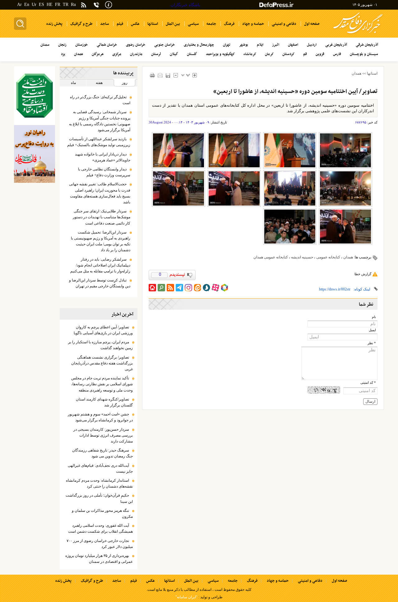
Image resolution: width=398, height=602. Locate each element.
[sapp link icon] (206, 287)
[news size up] (195, 75)
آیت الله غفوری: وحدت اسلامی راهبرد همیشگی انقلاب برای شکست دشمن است (100, 528)
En (26, 4)
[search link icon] (161, 287)
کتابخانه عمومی (328, 257)
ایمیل (372, 330)
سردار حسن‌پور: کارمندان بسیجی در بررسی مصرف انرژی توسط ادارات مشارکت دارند (103, 435)
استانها (372, 73)
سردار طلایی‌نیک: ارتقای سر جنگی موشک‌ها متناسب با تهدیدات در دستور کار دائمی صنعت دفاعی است (101, 217)
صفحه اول (339, 580)
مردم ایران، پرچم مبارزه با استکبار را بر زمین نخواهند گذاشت (100, 345)
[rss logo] (84, 5)
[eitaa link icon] (197, 287)
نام (374, 317)
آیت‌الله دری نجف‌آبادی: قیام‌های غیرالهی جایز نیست (100, 468)
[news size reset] (186, 75)
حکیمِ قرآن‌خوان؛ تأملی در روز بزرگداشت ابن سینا (99, 498)
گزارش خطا (362, 274)
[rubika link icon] (224, 287)
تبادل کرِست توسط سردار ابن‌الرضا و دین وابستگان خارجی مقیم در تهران (99, 283)
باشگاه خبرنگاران (185, 4)
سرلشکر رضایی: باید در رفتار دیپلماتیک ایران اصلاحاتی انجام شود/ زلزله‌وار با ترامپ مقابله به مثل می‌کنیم (100, 265)
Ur (34, 4)
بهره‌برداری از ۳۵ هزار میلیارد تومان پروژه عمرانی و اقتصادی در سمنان (99, 558)
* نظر (372, 343)
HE (50, 4)
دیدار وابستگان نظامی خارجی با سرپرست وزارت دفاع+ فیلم (104, 172)
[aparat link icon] (215, 287)
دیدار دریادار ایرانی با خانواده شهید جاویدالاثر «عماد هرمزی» (102, 157)
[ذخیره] (168, 75)
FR (57, 4)
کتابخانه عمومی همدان (270, 257)
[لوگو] (358, 34)
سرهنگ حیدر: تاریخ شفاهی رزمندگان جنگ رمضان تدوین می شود (102, 453)
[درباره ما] (108, 4)
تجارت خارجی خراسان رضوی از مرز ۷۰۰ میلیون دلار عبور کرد (100, 544)
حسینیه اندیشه (302, 257)
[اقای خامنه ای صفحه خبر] (34, 95)
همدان (356, 73)
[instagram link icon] (188, 287)
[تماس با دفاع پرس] (96, 5)
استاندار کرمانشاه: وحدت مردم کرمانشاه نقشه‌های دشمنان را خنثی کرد (99, 483)
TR (65, 4)
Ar (19, 4)
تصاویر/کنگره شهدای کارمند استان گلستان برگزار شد (104, 402)
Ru (73, 4)
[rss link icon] (170, 287)
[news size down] (176, 75)
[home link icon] (152, 287)
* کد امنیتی (368, 382)
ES (41, 4)
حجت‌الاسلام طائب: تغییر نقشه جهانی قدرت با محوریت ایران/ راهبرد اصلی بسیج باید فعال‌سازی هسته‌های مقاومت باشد (99, 193)
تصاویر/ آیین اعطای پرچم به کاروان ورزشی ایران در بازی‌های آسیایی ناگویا (103, 330)
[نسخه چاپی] (152, 75)
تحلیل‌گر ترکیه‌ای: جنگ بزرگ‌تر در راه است (100, 100)
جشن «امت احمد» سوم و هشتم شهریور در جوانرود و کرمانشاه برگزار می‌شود (100, 417)
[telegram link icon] (179, 287)
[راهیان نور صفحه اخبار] (34, 154)
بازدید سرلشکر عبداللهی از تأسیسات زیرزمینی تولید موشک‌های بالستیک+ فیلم (98, 142)
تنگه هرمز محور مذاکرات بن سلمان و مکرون (102, 513)
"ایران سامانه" (186, 597)
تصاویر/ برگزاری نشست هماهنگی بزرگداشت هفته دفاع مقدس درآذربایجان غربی (102, 363)
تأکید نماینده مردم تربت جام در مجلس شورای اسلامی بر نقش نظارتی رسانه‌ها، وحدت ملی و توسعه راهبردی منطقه (102, 384)
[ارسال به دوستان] (160, 75)
